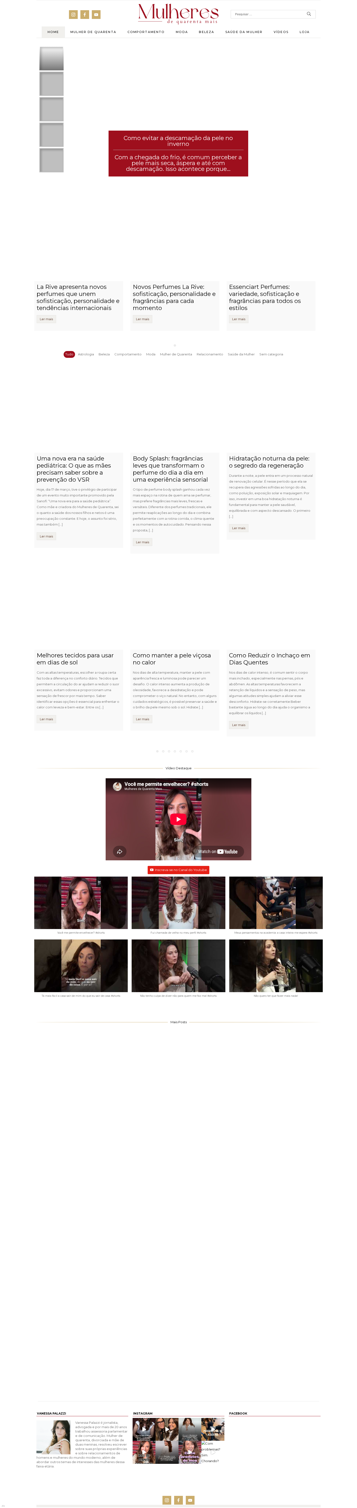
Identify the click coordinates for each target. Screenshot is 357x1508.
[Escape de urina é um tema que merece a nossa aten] (166, 1429)
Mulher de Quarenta (93, 32)
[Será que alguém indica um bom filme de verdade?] (144, 1429)
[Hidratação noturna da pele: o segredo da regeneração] (271, 408)
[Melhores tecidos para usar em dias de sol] (78, 605)
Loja (305, 32)
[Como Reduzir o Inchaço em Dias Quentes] (271, 605)
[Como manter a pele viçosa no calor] (174, 605)
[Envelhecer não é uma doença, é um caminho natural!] (178, 1357)
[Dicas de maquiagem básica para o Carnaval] (82, 1212)
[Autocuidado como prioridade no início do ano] (82, 1357)
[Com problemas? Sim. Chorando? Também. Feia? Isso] (212, 1452)
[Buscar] (309, 14)
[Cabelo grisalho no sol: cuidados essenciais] (275, 1357)
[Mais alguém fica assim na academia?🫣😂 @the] (212, 1429)
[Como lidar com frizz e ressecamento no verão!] (178, 1284)
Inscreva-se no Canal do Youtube (181, 870)
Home (53, 32)
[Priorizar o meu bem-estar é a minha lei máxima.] (166, 1452)
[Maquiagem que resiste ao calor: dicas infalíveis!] (82, 1140)
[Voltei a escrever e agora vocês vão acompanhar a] (144, 1452)
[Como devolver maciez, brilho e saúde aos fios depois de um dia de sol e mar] (275, 1212)
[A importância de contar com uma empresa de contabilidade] (178, 1140)
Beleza (206, 32)
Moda (182, 32)
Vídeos (281, 32)
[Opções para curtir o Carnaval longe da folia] (275, 1140)
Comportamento (146, 32)
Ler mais (46, 319)
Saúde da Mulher (244, 32)
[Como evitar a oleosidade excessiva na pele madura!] (275, 1284)
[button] (81, 908)
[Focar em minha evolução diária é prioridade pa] (190, 1429)
